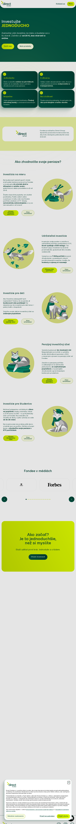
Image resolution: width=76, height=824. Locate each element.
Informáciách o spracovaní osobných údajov (39, 809)
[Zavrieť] (69, 782)
